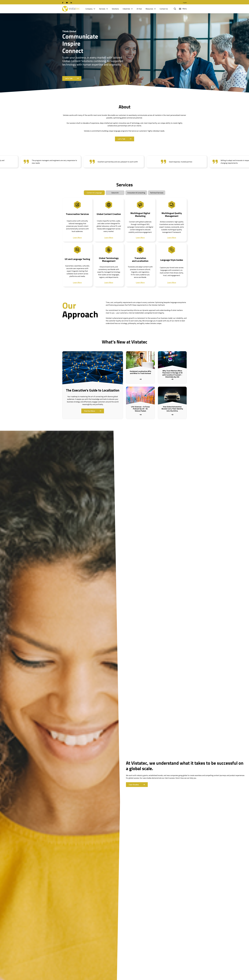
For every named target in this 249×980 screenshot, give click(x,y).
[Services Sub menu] (107, 9)
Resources (149, 8)
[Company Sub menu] (94, 9)
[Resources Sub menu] (155, 9)
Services (102, 8)
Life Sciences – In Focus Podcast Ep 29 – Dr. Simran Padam (140, 408)
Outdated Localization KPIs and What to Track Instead (140, 372)
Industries (126, 8)
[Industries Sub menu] (132, 9)
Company (88, 8)
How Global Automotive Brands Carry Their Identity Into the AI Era (172, 408)
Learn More (77, 238)
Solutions (115, 8)
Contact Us (164, 8)
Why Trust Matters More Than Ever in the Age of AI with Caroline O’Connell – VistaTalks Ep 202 (172, 373)
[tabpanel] (124, 240)
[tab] (94, 192)
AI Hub (139, 8)
